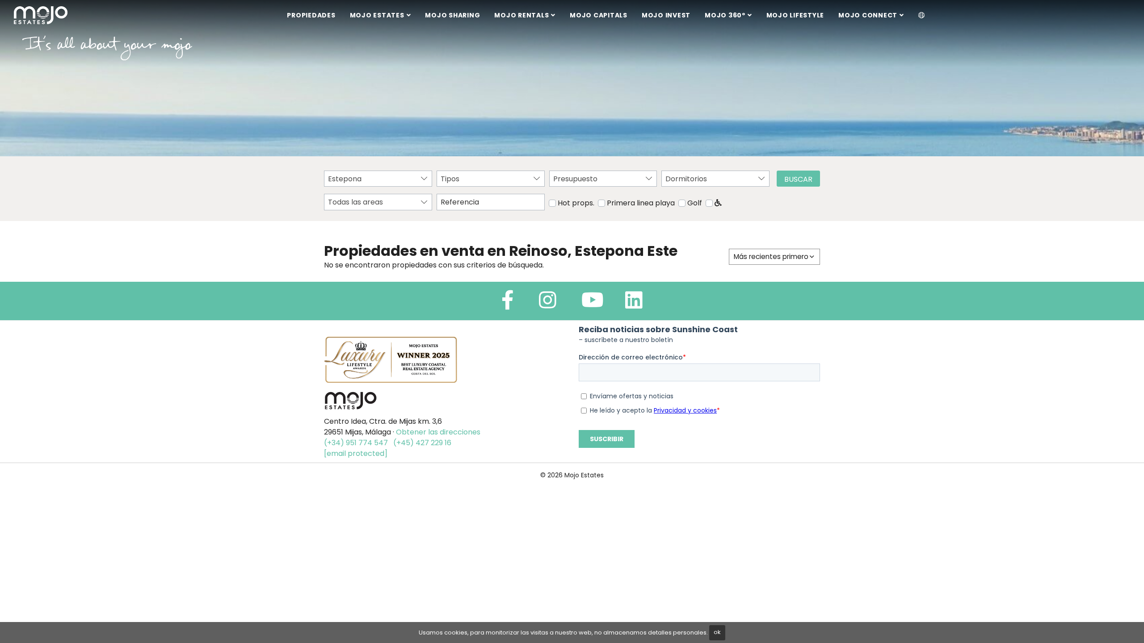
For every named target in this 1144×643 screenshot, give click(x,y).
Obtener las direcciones (438, 432)
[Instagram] (547, 303)
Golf (694, 203)
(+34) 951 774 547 (356, 443)
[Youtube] (592, 303)
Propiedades (311, 15)
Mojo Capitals (598, 15)
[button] (921, 16)
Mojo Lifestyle (795, 15)
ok (717, 632)
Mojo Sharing (452, 15)
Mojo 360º (725, 15)
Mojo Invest (666, 15)
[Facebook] (507, 303)
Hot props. (576, 203)
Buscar (798, 179)
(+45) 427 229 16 (422, 443)
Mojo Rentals (521, 15)
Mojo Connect (867, 15)
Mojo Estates (377, 15)
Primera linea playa (641, 203)
